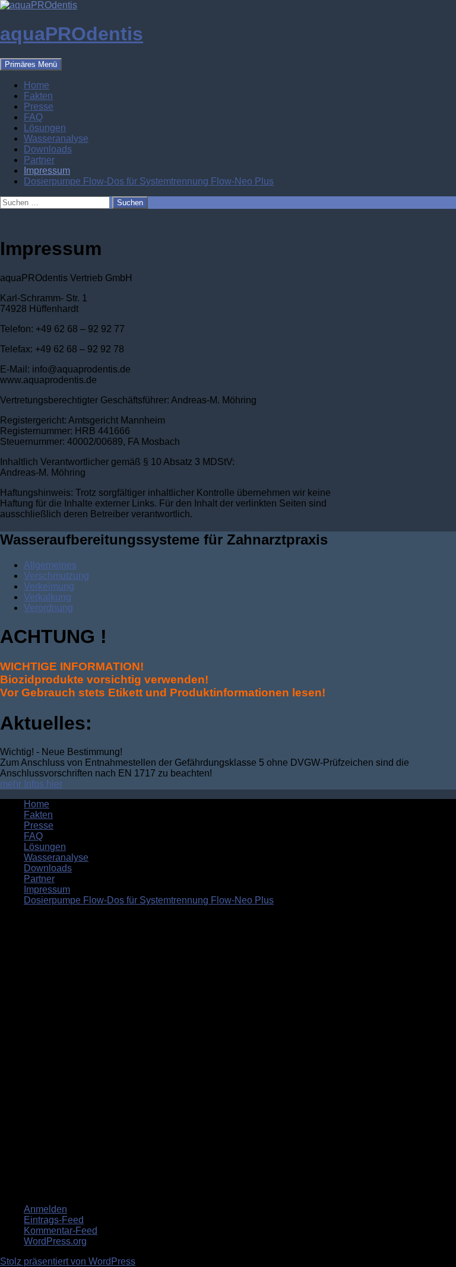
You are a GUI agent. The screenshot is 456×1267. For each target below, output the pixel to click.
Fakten (38, 96)
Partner (39, 160)
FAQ (33, 117)
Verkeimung (49, 586)
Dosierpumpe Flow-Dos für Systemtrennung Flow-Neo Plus (149, 181)
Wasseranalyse (56, 138)
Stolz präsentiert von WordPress (67, 1261)
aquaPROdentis (71, 33)
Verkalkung (47, 597)
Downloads (48, 149)
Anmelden (45, 1209)
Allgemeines (50, 565)
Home (36, 85)
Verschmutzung (56, 576)
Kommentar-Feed (60, 1230)
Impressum (47, 170)
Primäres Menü (31, 64)
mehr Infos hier (31, 784)
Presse (38, 106)
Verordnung (48, 608)
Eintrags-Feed (54, 1220)
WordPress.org (55, 1241)
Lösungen (45, 128)
